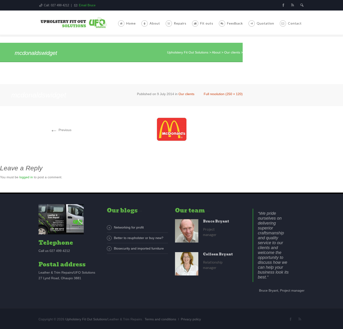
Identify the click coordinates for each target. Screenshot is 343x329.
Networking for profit (129, 227)
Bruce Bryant (216, 221)
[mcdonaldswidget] (171, 129)
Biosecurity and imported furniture (139, 248)
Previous (60, 130)
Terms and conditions (160, 319)
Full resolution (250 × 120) (223, 94)
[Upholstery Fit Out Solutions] (74, 22)
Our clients (186, 94)
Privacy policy (191, 319)
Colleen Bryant (218, 254)
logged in (26, 177)
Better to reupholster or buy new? (138, 238)
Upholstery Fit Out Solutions (86, 319)
